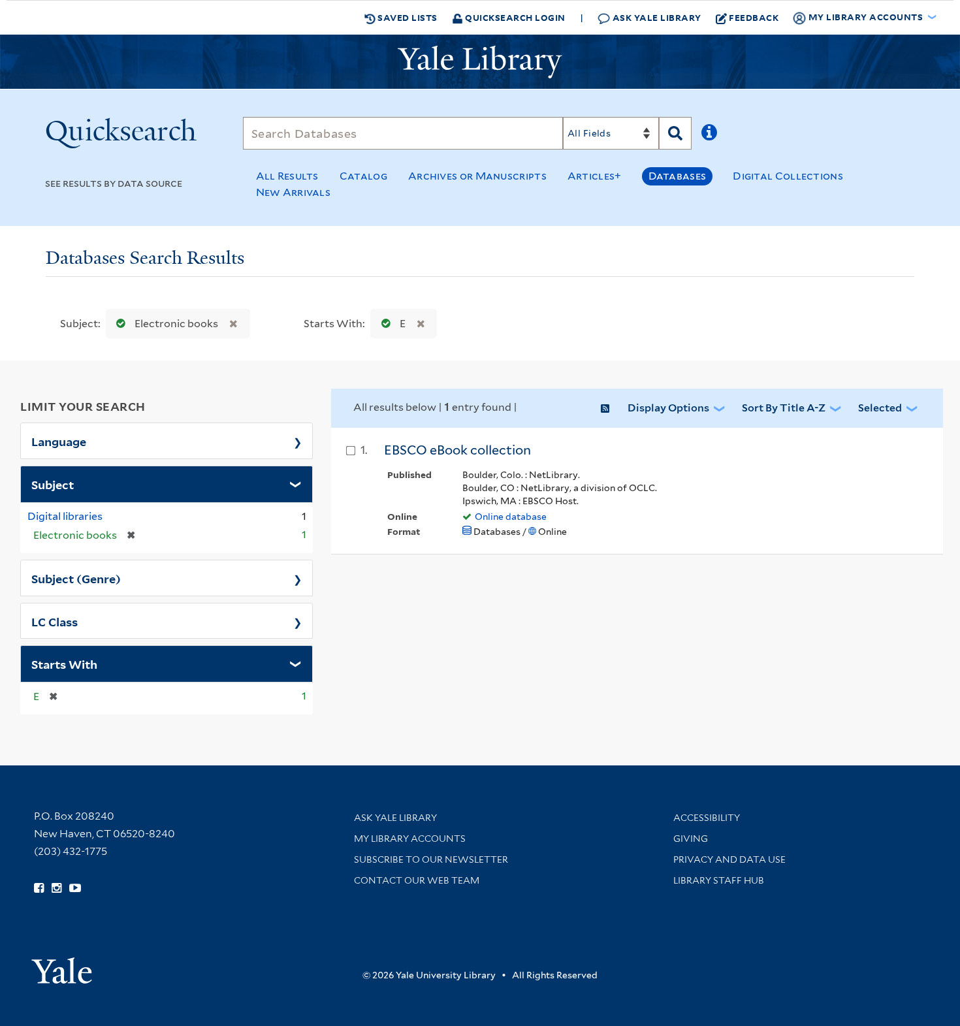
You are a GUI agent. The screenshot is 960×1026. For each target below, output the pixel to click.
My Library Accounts (410, 838)
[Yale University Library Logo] (480, 62)
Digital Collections (788, 176)
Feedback (753, 17)
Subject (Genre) (76, 578)
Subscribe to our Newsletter (431, 859)
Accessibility (706, 817)
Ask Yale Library (655, 17)
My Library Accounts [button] (865, 16)
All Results (287, 176)
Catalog (363, 176)
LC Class (54, 621)
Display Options (668, 408)
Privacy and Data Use (729, 859)
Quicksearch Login (514, 17)
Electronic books (176, 323)
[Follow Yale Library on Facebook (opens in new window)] (39, 888)
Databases (677, 176)
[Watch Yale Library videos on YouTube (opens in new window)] (75, 888)
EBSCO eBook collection (457, 450)
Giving (690, 838)
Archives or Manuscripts (477, 176)
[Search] (675, 133)
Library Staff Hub (718, 880)
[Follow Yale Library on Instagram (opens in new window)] (56, 888)
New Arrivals (293, 192)
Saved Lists (407, 17)
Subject (52, 484)
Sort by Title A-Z (783, 408)
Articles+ (595, 176)
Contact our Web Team (416, 880)
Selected (880, 408)
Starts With (64, 663)
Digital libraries (65, 516)
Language (58, 441)
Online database (511, 516)
